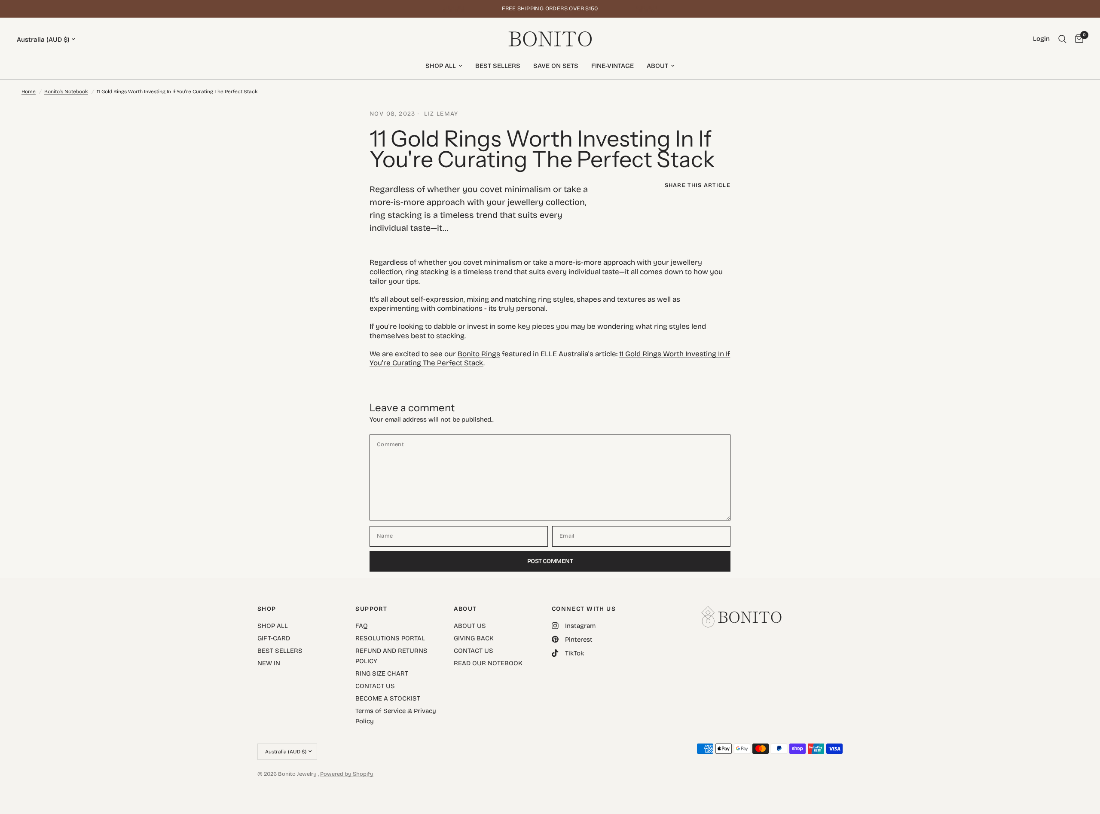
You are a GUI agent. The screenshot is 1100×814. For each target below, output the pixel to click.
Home (28, 92)
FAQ (361, 626)
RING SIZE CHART (381, 673)
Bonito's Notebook (66, 92)
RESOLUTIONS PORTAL (390, 638)
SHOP (266, 609)
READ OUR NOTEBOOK (488, 663)
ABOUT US (470, 626)
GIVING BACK (474, 638)
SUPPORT (371, 609)
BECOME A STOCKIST (387, 698)
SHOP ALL (440, 66)
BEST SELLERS (497, 66)
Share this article (697, 185)
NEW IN (268, 663)
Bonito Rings (479, 353)
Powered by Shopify (346, 774)
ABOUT (657, 66)
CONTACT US (375, 686)
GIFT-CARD (273, 638)
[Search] (1062, 39)
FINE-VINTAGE (612, 66)
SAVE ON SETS (555, 66)
